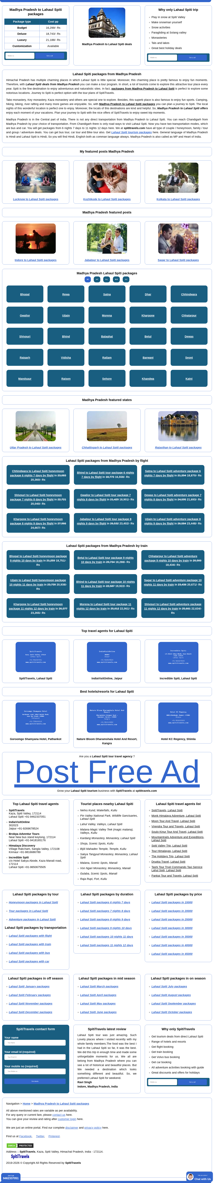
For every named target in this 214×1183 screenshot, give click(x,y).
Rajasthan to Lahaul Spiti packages (178, 447)
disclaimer (71, 1127)
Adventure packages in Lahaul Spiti (32, 919)
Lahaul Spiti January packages (29, 986)
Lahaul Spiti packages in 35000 (171, 936)
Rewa (66, 294)
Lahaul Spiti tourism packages (131, 132)
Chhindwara (189, 294)
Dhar (148, 294)
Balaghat (107, 336)
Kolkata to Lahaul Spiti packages (178, 199)
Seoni (189, 357)
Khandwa (148, 378)
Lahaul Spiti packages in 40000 (171, 945)
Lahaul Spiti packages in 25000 (171, 919)
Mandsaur (24, 378)
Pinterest (54, 1136)
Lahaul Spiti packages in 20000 (171, 910)
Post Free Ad (107, 771)
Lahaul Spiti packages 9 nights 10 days (106, 928)
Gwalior (25, 315)
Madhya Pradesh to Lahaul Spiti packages (61, 1103)
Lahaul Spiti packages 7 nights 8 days (105, 910)
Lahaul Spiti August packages (171, 995)
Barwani (148, 357)
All (88, 279)
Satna (107, 294)
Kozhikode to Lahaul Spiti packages (107, 199)
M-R (116, 279)
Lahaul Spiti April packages (98, 995)
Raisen (66, 378)
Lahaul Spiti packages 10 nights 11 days (106, 936)
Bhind (66, 336)
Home (26, 1103)
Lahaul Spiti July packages (169, 986)
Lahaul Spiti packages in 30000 (171, 928)
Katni (189, 378)
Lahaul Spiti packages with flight (30, 935)
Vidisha (66, 357)
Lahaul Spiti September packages (173, 1003)
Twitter (40, 1136)
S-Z (126, 279)
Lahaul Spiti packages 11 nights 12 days (106, 945)
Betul (148, 336)
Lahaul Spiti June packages (98, 1012)
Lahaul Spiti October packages (171, 1012)
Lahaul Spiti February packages (30, 995)
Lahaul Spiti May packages (98, 1003)
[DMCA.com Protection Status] (20, 1147)
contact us (58, 1114)
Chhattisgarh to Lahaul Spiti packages (107, 447)
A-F (97, 279)
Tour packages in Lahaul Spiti (28, 910)
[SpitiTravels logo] (20, 1158)
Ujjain (66, 315)
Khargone (148, 315)
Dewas (189, 336)
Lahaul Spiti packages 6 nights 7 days (105, 902)
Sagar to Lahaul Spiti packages (178, 260)
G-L (106, 279)
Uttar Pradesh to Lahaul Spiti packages (35, 447)
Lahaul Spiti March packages (99, 986)
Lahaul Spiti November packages (30, 1003)
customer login (67, 1119)
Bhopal (25, 294)
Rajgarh (25, 357)
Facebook (25, 1136)
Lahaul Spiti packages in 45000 (171, 953)
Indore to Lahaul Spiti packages (36, 260)
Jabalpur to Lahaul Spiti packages (106, 260)
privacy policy (93, 1127)
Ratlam (107, 357)
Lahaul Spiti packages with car (29, 961)
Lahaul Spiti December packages (30, 1012)
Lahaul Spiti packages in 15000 (171, 902)
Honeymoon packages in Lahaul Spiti (33, 902)
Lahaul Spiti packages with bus (29, 952)
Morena (107, 315)
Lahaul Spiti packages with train (30, 944)
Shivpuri (24, 336)
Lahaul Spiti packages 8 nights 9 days (105, 919)
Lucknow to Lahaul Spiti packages (35, 199)
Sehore (107, 378)
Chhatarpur (189, 315)
